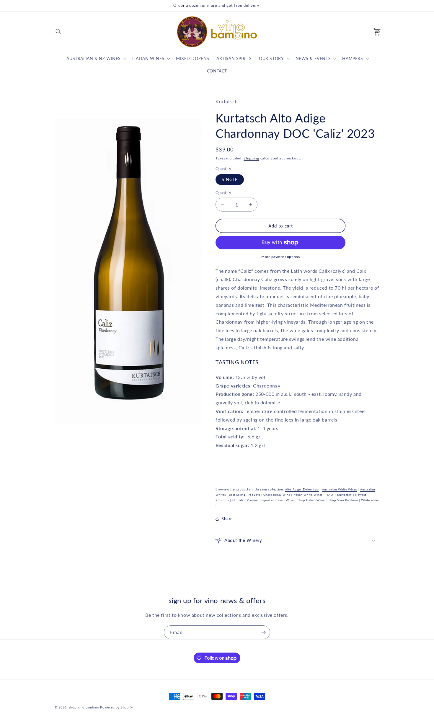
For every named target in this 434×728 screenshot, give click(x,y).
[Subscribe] (263, 632)
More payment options (280, 256)
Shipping (251, 158)
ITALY (330, 494)
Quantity (223, 192)
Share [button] (227, 518)
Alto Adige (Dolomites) (302, 489)
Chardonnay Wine (276, 494)
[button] (58, 31)
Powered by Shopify (116, 707)
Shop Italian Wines (311, 500)
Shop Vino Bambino (343, 500)
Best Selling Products (244, 494)
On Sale (238, 500)
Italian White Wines (307, 494)
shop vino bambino (84, 707)
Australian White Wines (339, 489)
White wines (370, 500)
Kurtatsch (344, 494)
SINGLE (230, 179)
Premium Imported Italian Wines (271, 500)
